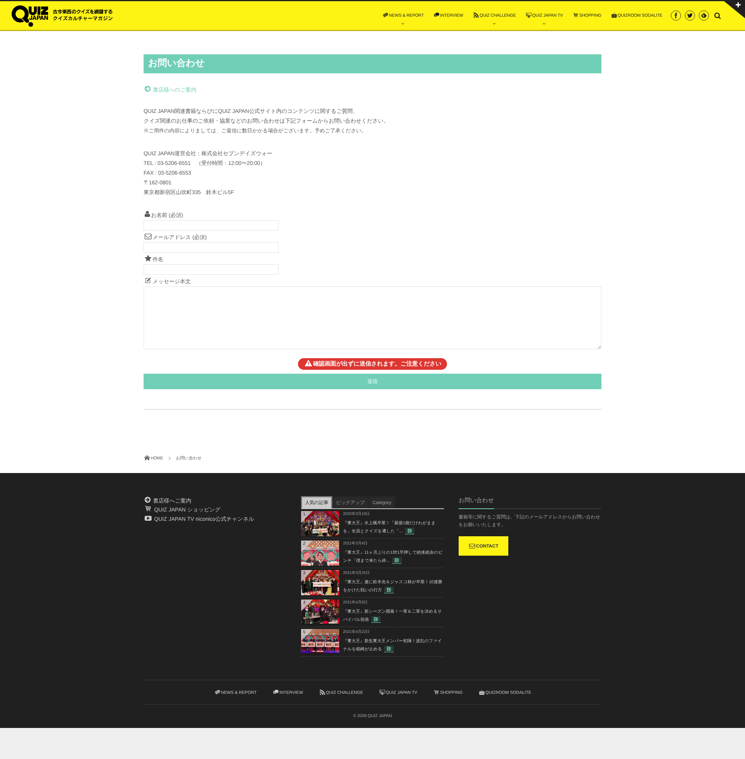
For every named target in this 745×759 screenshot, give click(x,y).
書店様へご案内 (171, 500)
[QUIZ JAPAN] (62, 15)
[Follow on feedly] (704, 15)
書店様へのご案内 (174, 90)
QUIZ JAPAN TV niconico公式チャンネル (203, 519)
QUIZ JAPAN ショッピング (186, 509)
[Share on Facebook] (676, 15)
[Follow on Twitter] (690, 15)
